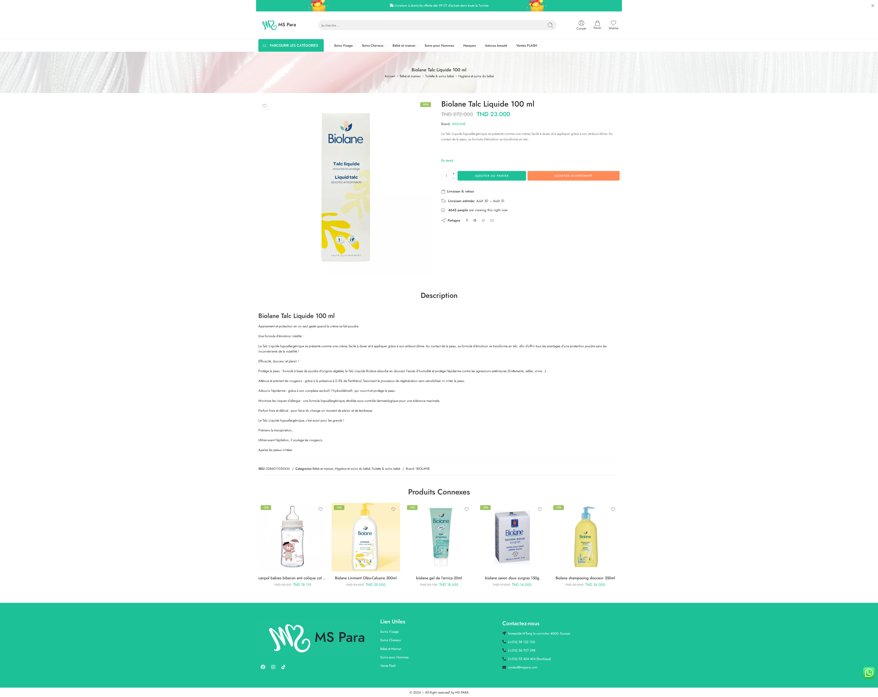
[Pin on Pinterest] (475, 220)
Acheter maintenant (573, 176)
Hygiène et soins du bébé (476, 76)
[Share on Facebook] (467, 220)
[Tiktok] (283, 667)
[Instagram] (273, 667)
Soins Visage (343, 45)
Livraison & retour (460, 191)
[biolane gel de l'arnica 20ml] (439, 537)
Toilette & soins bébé (439, 76)
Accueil (390, 76)
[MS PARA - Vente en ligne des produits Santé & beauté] (279, 25)
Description (439, 295)
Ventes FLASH (526, 45)
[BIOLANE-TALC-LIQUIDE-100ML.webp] (345, 187)
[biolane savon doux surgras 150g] (512, 537)
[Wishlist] (264, 105)
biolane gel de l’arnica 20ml (439, 578)
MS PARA (462, 692)
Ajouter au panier (492, 176)
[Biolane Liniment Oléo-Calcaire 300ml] (366, 537)
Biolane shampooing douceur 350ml (585, 578)
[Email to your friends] (492, 220)
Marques (469, 45)
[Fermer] (873, 6)
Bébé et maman (404, 45)
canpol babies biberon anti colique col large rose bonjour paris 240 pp (292, 578)
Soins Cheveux (372, 45)
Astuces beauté (496, 45)
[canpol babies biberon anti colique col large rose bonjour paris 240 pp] (292, 537)
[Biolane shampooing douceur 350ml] (585, 537)
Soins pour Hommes (439, 45)
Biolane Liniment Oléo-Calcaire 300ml (366, 578)
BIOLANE (459, 123)
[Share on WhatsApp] (483, 220)
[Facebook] (263, 667)
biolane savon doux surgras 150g (512, 578)
